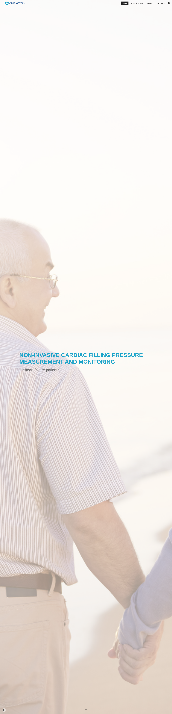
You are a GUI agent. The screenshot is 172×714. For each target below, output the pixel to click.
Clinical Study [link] (137, 3)
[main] (86, 357)
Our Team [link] (160, 3)
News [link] (149, 3)
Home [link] (124, 3)
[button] (169, 3)
